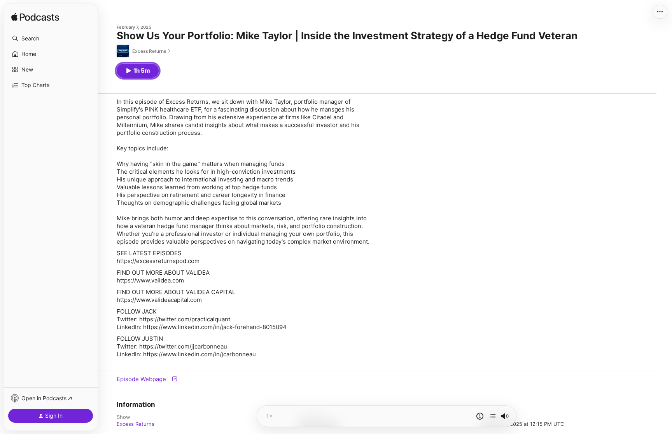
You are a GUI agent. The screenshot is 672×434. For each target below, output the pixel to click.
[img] (35, 17)
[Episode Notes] (480, 416)
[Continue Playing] (492, 416)
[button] (51, 38)
